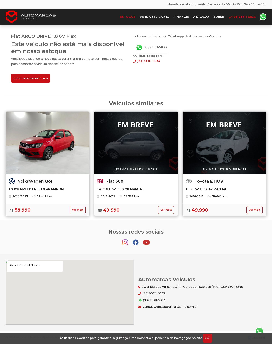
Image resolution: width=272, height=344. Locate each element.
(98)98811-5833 (155, 47)
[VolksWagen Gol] (47, 143)
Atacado (201, 17)
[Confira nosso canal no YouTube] (146, 240)
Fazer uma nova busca (31, 78)
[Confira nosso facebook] (136, 240)
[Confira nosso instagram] (125, 240)
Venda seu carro (154, 17)
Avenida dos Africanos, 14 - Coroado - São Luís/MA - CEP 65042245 (192, 286)
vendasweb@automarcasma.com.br (170, 306)
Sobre (218, 17)
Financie (181, 17)
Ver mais (77, 210)
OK (207, 338)
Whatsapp (262, 17)
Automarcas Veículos (38, 16)
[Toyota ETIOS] (224, 143)
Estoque (127, 17)
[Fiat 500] (136, 143)
